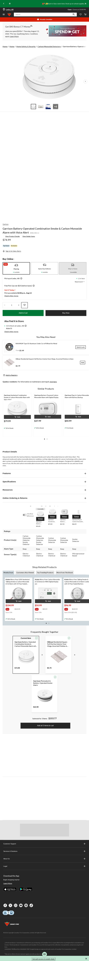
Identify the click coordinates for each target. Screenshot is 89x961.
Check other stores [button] (11, 296)
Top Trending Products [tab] (45, 572)
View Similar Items (28, 236)
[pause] (10, 3)
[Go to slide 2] (40, 106)
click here (53, 382)
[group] (10, 609)
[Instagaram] (15, 905)
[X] (10, 905)
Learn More (7, 883)
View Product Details (12, 236)
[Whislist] (80, 14)
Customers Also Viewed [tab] (25, 572)
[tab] (16, 268)
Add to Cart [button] (23, 313)
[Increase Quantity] (19, 305)
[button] (73, 14)
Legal (5, 866)
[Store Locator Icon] (4, 9)
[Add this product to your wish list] (24, 305)
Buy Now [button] (65, 313)
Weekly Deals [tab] (8, 572)
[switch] (26, 515)
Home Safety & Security (26, 46)
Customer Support (9, 844)
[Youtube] (21, 905)
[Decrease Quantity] (5, 305)
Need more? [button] (79, 282)
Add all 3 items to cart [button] (45, 725)
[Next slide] (85, 3)
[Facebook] (5, 905)
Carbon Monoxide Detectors (49, 46)
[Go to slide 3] (48, 106)
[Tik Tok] (31, 905)
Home (5, 46)
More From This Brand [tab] (65, 572)
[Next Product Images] (85, 81)
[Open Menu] (4, 14)
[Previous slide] (4, 3)
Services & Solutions (10, 851)
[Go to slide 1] (33, 106)
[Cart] (85, 14)
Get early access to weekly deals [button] (43, 959)
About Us (6, 859)
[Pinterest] (26, 905)
